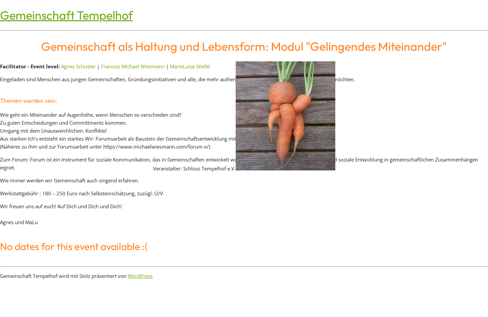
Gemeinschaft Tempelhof (66, 15)
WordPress (140, 276)
